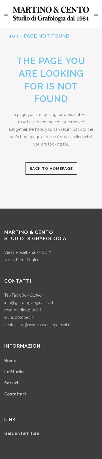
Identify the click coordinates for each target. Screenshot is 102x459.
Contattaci (15, 394)
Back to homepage (51, 168)
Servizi (11, 383)
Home (10, 360)
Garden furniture (21, 433)
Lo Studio (14, 372)
